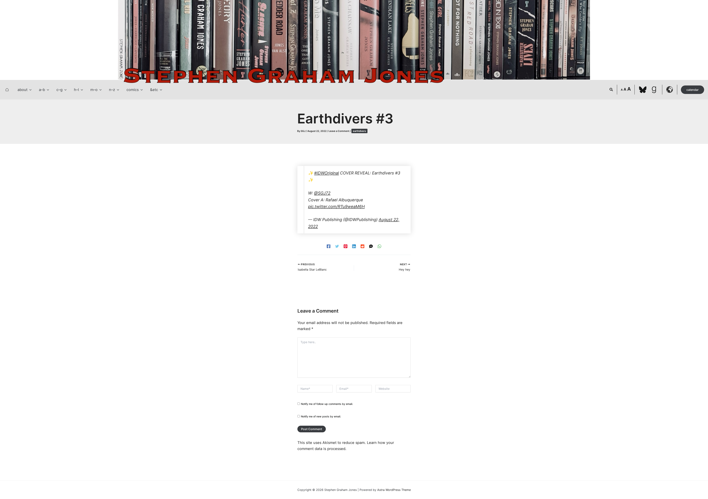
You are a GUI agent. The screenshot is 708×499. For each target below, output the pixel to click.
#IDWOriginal (326, 173)
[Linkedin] (354, 246)
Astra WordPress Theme (394, 490)
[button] (29, 89)
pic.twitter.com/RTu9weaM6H (336, 206)
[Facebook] (328, 246)
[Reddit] (362, 246)
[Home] (7, 89)
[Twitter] (337, 246)
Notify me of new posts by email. (321, 416)
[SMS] (371, 246)
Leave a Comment (339, 130)
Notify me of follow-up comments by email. (327, 403)
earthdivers (359, 130)
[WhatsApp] (379, 246)
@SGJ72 (322, 193)
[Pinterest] (345, 246)
